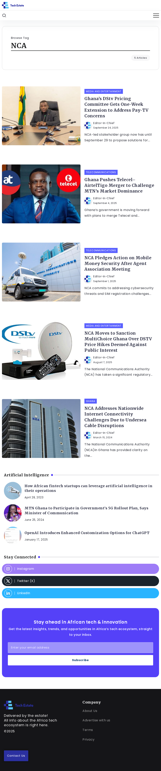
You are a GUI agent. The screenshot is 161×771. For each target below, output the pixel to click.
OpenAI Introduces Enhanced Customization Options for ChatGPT (87, 533)
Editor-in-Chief (104, 123)
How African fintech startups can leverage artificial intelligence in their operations (88, 488)
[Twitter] (80, 581)
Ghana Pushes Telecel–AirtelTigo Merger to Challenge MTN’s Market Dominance (119, 185)
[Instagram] (80, 569)
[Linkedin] (80, 593)
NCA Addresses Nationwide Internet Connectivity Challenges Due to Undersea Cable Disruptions (115, 417)
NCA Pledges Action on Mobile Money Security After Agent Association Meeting (117, 263)
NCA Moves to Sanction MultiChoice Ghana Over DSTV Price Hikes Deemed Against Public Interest (118, 342)
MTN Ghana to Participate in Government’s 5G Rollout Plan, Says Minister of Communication (86, 510)
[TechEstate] (18, 705)
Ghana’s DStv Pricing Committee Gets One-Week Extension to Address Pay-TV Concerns (116, 107)
